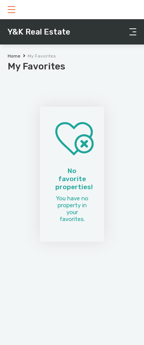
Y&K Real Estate (39, 31)
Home (14, 56)
